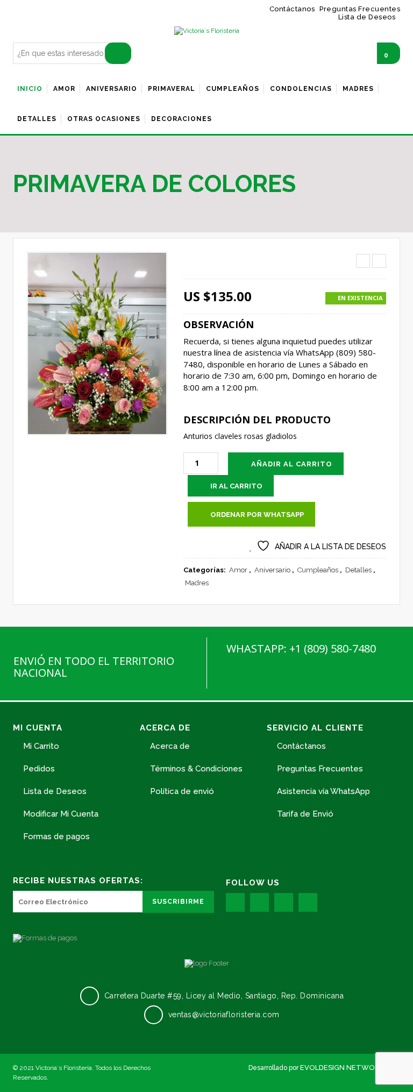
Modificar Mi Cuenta (60, 814)
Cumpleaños (317, 570)
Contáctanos (301, 746)
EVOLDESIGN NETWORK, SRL (350, 1067)
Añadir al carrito (291, 464)
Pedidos (39, 769)
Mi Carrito (41, 746)
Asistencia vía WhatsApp (323, 791)
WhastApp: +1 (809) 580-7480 (301, 648)
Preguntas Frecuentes (320, 769)
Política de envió (182, 791)
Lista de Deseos (55, 791)
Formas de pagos (56, 836)
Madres (197, 583)
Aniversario (272, 570)
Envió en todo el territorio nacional (93, 667)
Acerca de (170, 746)
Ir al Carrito (236, 486)
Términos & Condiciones (196, 769)
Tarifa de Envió (305, 814)
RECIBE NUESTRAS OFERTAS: (78, 880)
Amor (238, 570)
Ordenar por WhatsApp (257, 514)
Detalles (358, 570)
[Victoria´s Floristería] (206, 31)
